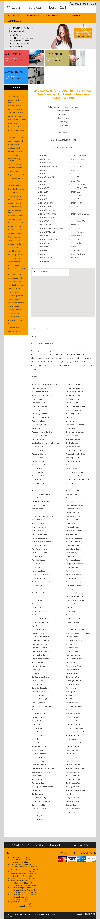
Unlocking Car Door (73, 523)
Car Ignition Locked (38, 480)
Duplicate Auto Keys (73, 779)
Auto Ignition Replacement (75, 768)
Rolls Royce (41, 365)
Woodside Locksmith (15, 203)
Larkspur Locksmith (14, 134)
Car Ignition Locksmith (39, 578)
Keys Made (69, 794)
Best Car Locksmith (72, 670)
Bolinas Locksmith (14, 313)
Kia (65, 358)
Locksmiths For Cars (39, 487)
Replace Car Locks (72, 465)
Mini (60, 362)
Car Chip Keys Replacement (75, 472)
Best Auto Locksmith (73, 801)
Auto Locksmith (71, 688)
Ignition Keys (70, 428)
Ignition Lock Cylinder (73, 384)
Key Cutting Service (72, 414)
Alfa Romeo (59, 365)
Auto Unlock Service (39, 710)
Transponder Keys (72, 527)
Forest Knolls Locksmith (16, 116)
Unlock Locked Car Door (74, 392)
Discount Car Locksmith (40, 754)
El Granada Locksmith (15, 274)
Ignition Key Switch (38, 666)
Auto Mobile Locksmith (40, 655)
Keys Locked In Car (72, 399)
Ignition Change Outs (39, 717)
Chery (33, 358)
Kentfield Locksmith (14, 251)
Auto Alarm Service (72, 772)
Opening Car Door (72, 750)
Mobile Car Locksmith (73, 549)
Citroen (64, 362)
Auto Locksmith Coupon (74, 776)
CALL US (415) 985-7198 (85, 914)
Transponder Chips (72, 545)
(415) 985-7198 (85, 3)
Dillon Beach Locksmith (16, 285)
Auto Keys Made (71, 607)
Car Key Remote (37, 458)
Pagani (70, 362)
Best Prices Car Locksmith (75, 600)
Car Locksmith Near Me (40, 629)
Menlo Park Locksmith (15, 216)
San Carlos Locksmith (15, 278)
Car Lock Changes (38, 439)
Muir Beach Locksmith (15, 185)
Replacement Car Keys (39, 505)
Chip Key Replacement (39, 527)
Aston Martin (44, 358)
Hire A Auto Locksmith (73, 450)
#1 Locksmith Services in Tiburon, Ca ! (36, 7)
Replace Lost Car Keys (39, 454)
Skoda (65, 365)
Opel (44, 354)
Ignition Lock (70, 611)
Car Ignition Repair (38, 721)
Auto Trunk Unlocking (73, 582)
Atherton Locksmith (14, 148)
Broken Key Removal (73, 684)
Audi (90, 358)
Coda (52, 365)
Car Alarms (36, 790)
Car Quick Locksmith (39, 794)
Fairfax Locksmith (14, 192)
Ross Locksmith (13, 248)
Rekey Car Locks (71, 644)
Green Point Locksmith (15, 109)
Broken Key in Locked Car (41, 640)
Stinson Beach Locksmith (16, 189)
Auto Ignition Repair (73, 746)
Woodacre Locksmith (15, 320)
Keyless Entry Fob (38, 600)
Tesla (91, 365)
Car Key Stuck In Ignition (40, 611)
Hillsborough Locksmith (16, 255)
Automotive (73, 15)
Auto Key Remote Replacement (42, 787)
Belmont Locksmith (14, 196)
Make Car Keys (37, 520)
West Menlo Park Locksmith (17, 317)
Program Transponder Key (75, 388)
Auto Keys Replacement (40, 538)
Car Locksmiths (37, 820)
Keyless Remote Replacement (76, 710)
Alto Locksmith (13, 155)
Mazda (79, 362)
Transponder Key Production (76, 454)
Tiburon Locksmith (14, 262)
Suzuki (81, 365)
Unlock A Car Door (72, 622)
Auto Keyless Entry (72, 787)
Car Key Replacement (39, 618)
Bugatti (40, 362)
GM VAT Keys (36, 812)
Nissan (62, 354)
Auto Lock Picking (38, 695)
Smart (77, 365)
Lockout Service (37, 681)
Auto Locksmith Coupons (40, 476)
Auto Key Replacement (73, 461)
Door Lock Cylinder (72, 626)
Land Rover (54, 358)
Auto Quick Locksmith (39, 523)
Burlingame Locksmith (15, 113)
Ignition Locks (70, 812)
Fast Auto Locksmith (39, 783)
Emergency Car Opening (40, 644)
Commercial (14, 20)
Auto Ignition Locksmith (40, 392)
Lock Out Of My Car (38, 692)
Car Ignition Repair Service (41, 688)
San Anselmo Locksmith (16, 244)
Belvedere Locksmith (15, 182)
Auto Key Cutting (71, 692)
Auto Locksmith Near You (74, 516)
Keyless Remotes (72, 703)
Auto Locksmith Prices (73, 666)
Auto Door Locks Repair (74, 439)
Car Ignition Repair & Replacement (78, 480)
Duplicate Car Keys (38, 714)
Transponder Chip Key (73, 509)
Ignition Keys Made (72, 739)
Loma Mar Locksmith (15, 200)
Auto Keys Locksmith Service (75, 724)
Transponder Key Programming (43, 395)
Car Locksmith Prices (73, 677)
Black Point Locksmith (15, 281)
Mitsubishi (34, 351)
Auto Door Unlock (38, 560)
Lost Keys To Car (38, 607)
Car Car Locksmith (72, 520)
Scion (69, 351)
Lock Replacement (38, 483)
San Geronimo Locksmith (16, 93)
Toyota (60, 358)
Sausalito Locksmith (14, 207)
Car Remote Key (71, 553)
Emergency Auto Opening (41, 388)
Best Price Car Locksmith (40, 659)
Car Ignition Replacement (74, 564)
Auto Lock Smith (37, 779)
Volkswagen (51, 354)
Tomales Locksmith (14, 310)
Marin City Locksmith (15, 230)
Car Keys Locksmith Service (41, 622)
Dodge (78, 358)
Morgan (91, 362)
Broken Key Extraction (73, 735)
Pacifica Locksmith (14, 289)
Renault (86, 351)
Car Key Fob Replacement (41, 582)
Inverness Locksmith (14, 299)
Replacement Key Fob (73, 410)
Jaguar (68, 354)
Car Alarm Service (38, 447)
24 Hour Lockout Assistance (41, 706)
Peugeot (57, 351)
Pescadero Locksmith (15, 258)
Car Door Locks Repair (40, 436)
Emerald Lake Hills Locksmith (14, 101)
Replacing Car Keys (72, 458)
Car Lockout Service (73, 436)
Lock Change (70, 662)
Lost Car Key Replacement (41, 633)
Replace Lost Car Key (39, 399)
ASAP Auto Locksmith (73, 655)
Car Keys (69, 417)
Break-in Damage (72, 443)
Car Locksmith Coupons (74, 659)
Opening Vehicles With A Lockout (43, 768)
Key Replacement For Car (74, 597)
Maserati (64, 351)
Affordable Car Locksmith (75, 629)
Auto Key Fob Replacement (75, 615)
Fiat (74, 362)
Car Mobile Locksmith (39, 648)
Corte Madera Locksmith (16, 178)
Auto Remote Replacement (75, 505)
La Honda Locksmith (15, 265)
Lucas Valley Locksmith (15, 141)
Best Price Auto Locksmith (75, 425)
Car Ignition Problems (73, 717)
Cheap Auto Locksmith (73, 487)
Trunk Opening (71, 556)
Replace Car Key (37, 428)
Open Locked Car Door (40, 626)
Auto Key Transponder (40, 735)
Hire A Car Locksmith (39, 490)
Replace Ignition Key (39, 703)
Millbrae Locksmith (14, 237)
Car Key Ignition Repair (74, 783)
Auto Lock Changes (72, 534)
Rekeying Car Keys (38, 421)
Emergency (33, 15)
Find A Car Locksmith (73, 490)
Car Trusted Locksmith (73, 809)
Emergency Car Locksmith (41, 651)
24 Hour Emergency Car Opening (43, 516)
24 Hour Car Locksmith (74, 531)
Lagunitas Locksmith (14, 241)
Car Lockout (36, 739)
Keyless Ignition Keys (39, 472)
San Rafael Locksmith (15, 123)
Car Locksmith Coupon (74, 538)
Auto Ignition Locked (73, 714)
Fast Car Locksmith (38, 461)
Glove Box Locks (37, 750)
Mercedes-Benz (48, 362)
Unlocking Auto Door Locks (75, 732)
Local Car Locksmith (39, 765)
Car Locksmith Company (74, 593)
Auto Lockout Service (39, 450)
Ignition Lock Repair (73, 651)
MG (86, 358)
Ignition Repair (71, 578)
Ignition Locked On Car (74, 618)
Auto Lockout (36, 604)
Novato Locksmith (14, 324)
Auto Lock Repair (72, 494)
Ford (73, 351)
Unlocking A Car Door (73, 681)
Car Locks (69, 589)
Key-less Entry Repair (39, 746)
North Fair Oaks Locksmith (17, 120)
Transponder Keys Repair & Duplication (45, 384)
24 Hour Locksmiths (73, 765)
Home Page (13, 15)
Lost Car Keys (70, 421)
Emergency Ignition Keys (74, 728)
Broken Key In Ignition (39, 414)
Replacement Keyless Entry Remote (78, 633)
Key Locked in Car (38, 732)
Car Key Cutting (71, 754)
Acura (47, 365)
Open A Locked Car (38, 805)
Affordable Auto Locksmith (75, 706)
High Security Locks (38, 586)
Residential (52, 15)
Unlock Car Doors (38, 498)
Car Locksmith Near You (74, 743)
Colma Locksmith (13, 171)
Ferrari (33, 365)
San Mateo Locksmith (15, 168)
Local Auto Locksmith (39, 553)
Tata (56, 362)
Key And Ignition (71, 469)
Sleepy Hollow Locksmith (16, 175)
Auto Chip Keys (37, 410)
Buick (88, 354)
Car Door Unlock (72, 637)
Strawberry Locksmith (15, 226)
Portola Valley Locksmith (16, 296)
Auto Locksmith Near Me (74, 498)
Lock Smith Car (71, 761)
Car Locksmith (37, 469)
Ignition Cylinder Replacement (42, 699)
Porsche (34, 354)
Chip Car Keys (37, 724)
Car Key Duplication (39, 757)
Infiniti (40, 354)
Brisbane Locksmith (14, 292)
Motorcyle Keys (37, 531)
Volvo (86, 365)
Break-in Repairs (37, 556)
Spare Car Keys (37, 776)
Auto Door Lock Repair (40, 593)
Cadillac (71, 365)
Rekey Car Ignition (72, 695)
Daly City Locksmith (14, 106)
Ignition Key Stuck (72, 567)
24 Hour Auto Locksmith (74, 575)
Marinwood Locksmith (15, 127)
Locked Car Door (72, 648)
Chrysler (34, 362)
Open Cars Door (71, 757)
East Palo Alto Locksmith (16, 96)
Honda (79, 354)
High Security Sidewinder (40, 425)
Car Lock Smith (37, 684)
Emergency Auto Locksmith (75, 604)
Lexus (58, 354)
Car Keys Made (37, 567)
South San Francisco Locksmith (14, 211)
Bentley (41, 351)
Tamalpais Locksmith (15, 219)
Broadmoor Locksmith (15, 137)
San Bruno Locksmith (15, 327)
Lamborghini (49, 351)
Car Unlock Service (38, 403)
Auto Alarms (36, 512)
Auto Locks (70, 571)
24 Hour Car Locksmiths (40, 575)
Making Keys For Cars (39, 816)
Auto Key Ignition (38, 761)
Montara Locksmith (14, 164)
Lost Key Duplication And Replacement (45, 443)
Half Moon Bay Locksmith (16, 130)
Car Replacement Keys (39, 534)
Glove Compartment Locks (75, 432)
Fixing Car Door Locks (73, 798)
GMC (84, 354)
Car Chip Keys (37, 564)
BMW (83, 358)
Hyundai (73, 354)
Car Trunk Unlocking (39, 798)
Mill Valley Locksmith (15, 306)
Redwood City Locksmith (16, 233)
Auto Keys (35, 589)
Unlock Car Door (38, 673)
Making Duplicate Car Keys (75, 476)
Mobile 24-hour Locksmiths (41, 542)
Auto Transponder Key (40, 549)
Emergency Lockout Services (75, 721)
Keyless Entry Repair (39, 571)
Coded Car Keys (71, 699)
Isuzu (38, 358)
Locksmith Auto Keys (73, 512)
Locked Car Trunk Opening (41, 801)
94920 (33, 336)
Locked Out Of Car (72, 673)
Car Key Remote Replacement (76, 406)
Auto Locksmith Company (41, 494)
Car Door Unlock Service (40, 677)
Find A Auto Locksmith (39, 545)
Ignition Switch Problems (40, 501)
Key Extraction (37, 728)
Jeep (73, 358)
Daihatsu (85, 362)
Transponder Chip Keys (74, 586)
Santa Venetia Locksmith (16, 303)
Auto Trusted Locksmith (74, 560)
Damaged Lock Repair (73, 501)
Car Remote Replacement (41, 417)
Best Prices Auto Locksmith (41, 772)
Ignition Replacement (73, 447)
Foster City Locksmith (15, 152)
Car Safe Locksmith (38, 465)
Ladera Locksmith (14, 331)
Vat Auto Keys (36, 743)
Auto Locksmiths (37, 662)
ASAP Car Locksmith (39, 809)
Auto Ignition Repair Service (75, 790)
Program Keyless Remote (74, 395)
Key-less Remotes (38, 509)
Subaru (33, 369)
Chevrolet (79, 351)
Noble (69, 358)
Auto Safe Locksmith (73, 542)
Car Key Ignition (37, 597)
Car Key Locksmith (72, 403)
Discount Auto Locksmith (40, 637)
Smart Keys (36, 670)
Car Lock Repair (71, 483)
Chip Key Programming (74, 640)
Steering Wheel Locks (73, 805)
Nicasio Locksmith (14, 144)
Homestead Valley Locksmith (14, 160)
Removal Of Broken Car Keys (42, 432)
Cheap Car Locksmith (39, 406)
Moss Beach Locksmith (15, 223)
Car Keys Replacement (39, 615)
